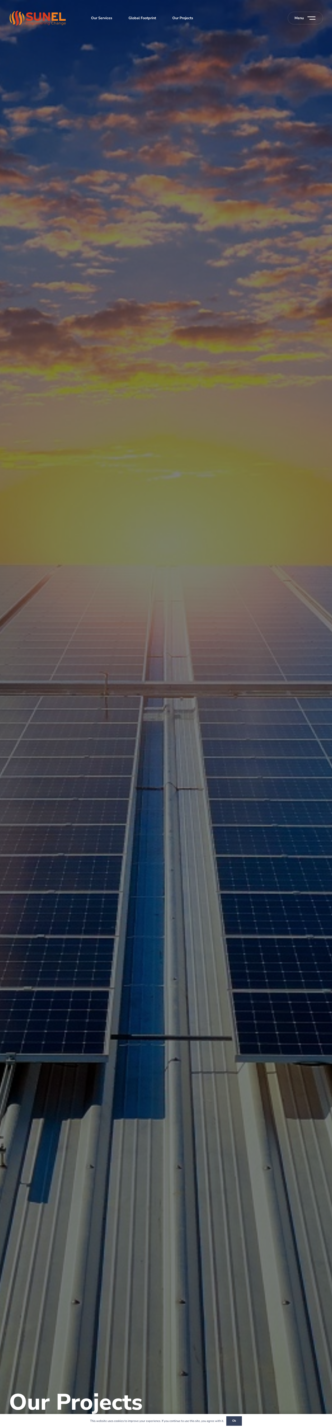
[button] (305, 18)
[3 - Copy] (38, 18)
